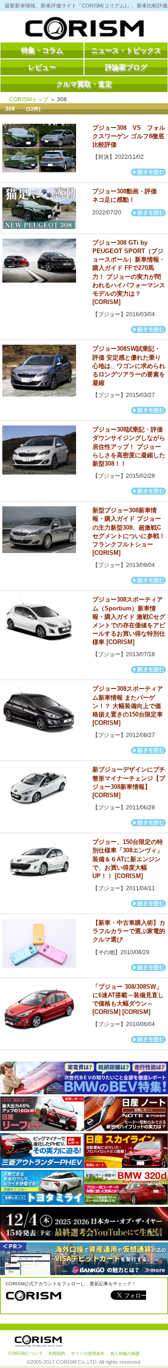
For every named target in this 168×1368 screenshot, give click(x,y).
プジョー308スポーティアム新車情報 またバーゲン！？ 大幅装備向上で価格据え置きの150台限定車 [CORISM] (127, 705)
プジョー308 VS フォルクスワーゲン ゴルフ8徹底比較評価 (128, 136)
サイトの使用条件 (88, 1353)
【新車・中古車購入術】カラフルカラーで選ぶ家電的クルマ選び (128, 931)
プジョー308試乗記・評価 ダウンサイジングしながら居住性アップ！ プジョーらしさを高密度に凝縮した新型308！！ (128, 446)
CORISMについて (25, 1353)
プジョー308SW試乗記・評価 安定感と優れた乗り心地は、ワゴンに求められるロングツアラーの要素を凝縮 (128, 365)
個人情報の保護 (125, 1353)
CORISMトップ (29, 99)
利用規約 (57, 1353)
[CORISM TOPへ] (84, 30)
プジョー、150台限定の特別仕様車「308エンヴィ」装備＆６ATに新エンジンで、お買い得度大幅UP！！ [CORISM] (127, 858)
